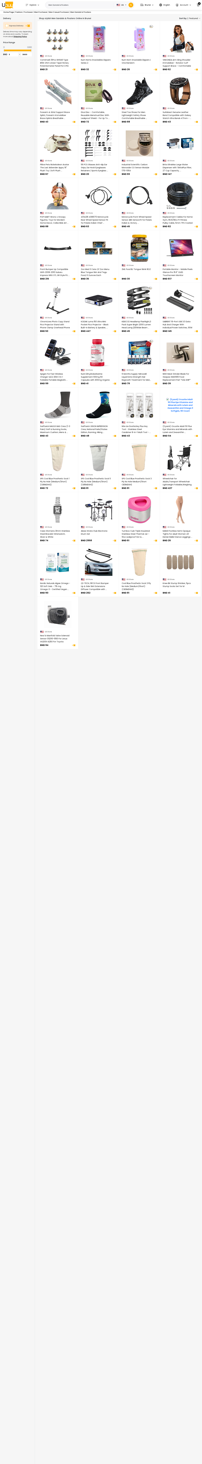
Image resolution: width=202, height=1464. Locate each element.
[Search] (130, 5)
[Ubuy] (7, 5)
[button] (146, 5)
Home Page (8, 12)
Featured (193, 18)
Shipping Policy (20, 36)
